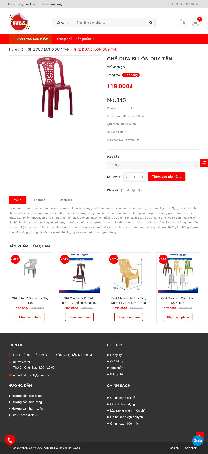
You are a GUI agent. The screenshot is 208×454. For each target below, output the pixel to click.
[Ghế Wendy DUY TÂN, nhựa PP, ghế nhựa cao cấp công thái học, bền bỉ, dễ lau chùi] (79, 273)
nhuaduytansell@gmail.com (32, 375)
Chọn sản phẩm (30, 317)
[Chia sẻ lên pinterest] (134, 190)
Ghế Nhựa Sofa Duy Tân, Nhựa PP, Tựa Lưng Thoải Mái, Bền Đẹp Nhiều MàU (128, 301)
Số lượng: (114, 176)
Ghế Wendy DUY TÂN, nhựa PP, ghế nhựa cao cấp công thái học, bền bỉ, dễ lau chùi (79, 301)
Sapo (76, 447)
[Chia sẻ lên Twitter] (128, 190)
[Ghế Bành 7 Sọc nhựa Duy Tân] (30, 273)
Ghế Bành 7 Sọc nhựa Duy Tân (30, 300)
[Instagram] (192, 4)
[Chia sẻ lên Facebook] (123, 190)
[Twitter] (177, 4)
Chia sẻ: (113, 190)
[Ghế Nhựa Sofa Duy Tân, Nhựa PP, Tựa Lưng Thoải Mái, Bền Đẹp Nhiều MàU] (128, 273)
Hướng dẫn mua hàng (27, 402)
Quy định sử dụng (122, 404)
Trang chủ (64, 39)
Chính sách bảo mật (124, 423)
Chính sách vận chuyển (126, 417)
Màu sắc (113, 156)
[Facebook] (172, 4)
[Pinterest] (187, 4)
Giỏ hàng (116, 361)
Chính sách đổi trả (122, 397)
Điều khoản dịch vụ (25, 415)
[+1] (140, 190)
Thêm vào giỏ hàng (167, 176)
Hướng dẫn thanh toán (27, 408)
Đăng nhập (117, 374)
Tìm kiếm (116, 367)
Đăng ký (116, 355)
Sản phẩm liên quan (29, 246)
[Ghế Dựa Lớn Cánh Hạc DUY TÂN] (178, 273)
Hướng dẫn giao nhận (27, 395)
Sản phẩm (84, 39)
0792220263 (21, 362)
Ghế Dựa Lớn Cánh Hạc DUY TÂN (178, 300)
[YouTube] (197, 4)
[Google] (182, 4)
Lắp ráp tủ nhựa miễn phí (127, 410)
